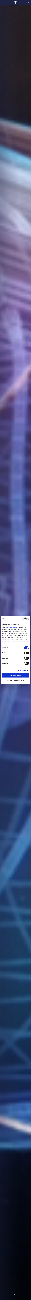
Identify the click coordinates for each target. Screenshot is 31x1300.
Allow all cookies (15, 675)
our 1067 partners (12, 627)
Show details (22, 670)
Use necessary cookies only (15, 680)
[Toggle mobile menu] (3, 2)
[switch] (26, 653)
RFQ (27, 2)
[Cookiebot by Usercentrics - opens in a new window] (22, 619)
